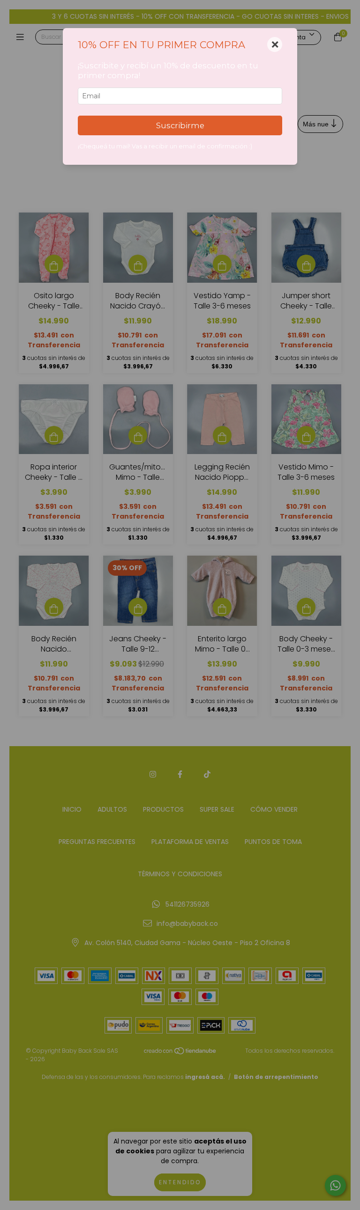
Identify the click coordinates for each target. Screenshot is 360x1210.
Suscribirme (180, 125)
